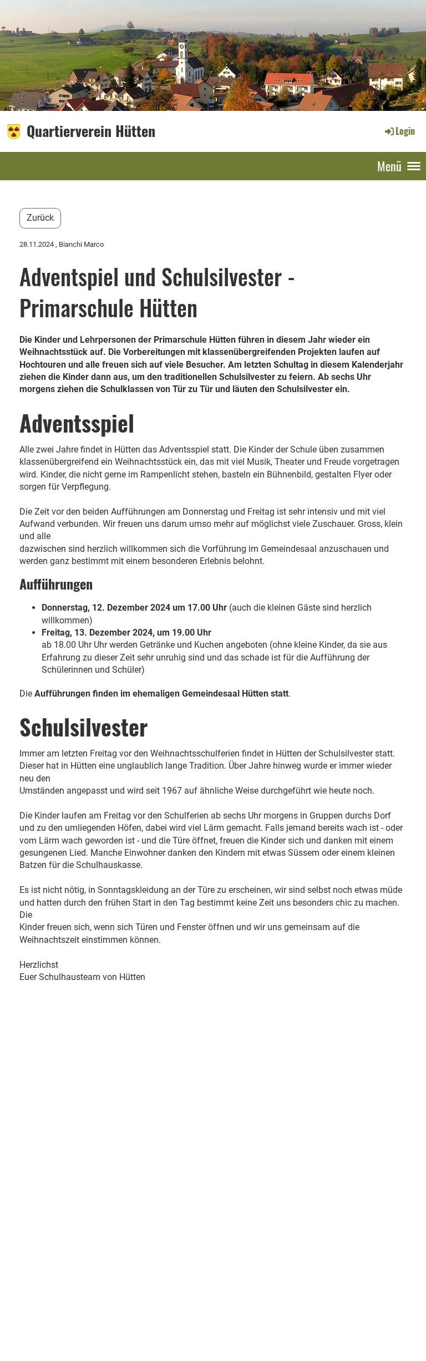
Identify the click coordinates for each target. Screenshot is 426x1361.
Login (405, 131)
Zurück (40, 217)
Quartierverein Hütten (91, 131)
